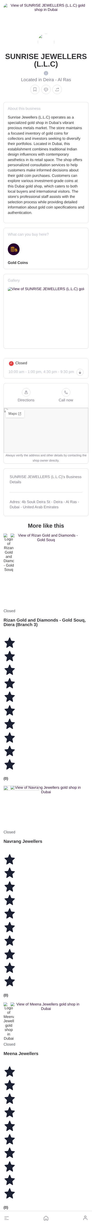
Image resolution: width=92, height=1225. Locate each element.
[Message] (46, 89)
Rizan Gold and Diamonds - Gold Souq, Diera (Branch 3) (45, 622)
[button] (7, 1218)
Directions (26, 400)
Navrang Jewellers (23, 841)
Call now (66, 400)
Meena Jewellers (21, 1053)
